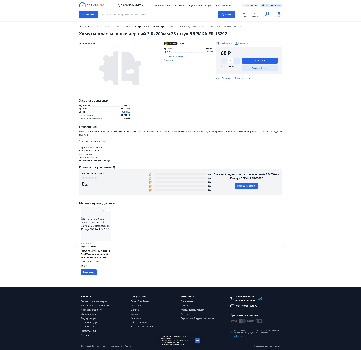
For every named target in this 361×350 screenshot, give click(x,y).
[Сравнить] (103, 210)
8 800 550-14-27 (131, 5)
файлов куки (180, 344)
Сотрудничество (224, 5)
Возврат (135, 313)
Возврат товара (242, 78)
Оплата (135, 309)
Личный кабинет (140, 301)
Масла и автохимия (91, 309)
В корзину (259, 60)
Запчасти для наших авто (95, 305)
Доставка (136, 305)
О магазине (158, 5)
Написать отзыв (246, 185)
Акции (182, 5)
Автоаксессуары (89, 322)
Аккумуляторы (88, 318)
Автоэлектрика (89, 326)
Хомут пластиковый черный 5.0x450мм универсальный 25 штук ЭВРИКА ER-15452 (96, 254)
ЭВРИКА (209, 51)
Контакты (171, 5)
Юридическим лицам (192, 309)
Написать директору (142, 326)
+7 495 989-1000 (245, 300)
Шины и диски (88, 313)
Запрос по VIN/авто (273, 5)
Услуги (208, 5)
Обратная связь (139, 322)
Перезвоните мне (250, 5)
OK (197, 340)
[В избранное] (108, 210)
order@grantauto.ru (246, 305)
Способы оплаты (224, 78)
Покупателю (194, 5)
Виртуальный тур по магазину (197, 318)
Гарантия (136, 318)
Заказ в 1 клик (260, 68)
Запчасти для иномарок (94, 301)
